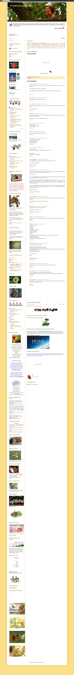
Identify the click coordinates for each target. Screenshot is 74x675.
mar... (31, 123)
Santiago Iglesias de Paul (15, 115)
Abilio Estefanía (32, 279)
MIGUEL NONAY (32, 243)
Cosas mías (38, 43)
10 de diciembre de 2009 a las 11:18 (42, 97)
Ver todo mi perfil (35, 376)
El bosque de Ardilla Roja (32, 384)
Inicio (47, 304)
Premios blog (50, 45)
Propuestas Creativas (58, 43)
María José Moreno (33, 270)
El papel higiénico (13, 113)
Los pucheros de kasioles (15, 124)
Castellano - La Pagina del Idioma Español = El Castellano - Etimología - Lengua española (16, 265)
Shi (10, 317)
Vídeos (54, 44)
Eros (35, 45)
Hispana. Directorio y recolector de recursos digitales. (16, 270)
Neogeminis (12, 107)
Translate (17, 35)
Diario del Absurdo (13, 166)
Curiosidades (29, 45)
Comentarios (12, 40)
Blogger (43, 662)
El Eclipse (11, 116)
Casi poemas (60, 44)
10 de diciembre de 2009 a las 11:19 (42, 104)
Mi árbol (22, 20)
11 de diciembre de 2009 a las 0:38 (42, 243)
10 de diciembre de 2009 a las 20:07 (42, 169)
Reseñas (44, 46)
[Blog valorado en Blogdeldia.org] (12, 93)
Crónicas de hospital (42, 45)
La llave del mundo (13, 262)
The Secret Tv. (61, 353)
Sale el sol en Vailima (13, 167)
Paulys (31, 216)
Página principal (11, 20)
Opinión (48, 44)
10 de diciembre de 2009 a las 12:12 (38, 131)
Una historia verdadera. (59, 45)
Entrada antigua (62, 304)
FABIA (31, 131)
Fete (30, 147)
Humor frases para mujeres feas (15, 322)
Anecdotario (35, 46)
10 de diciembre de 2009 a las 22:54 (38, 216)
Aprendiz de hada (13, 313)
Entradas (12, 38)
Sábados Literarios (41, 44)
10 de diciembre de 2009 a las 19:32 (41, 159)
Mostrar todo (22, 128)
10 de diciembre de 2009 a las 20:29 (41, 196)
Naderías (40, 46)
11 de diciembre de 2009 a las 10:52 (42, 279)
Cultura (11, 260)
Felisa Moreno (32, 263)
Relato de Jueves (30, 44)
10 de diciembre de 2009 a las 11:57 (38, 123)
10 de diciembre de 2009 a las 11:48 (39, 113)
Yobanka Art (12, 324)
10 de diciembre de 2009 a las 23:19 (39, 224)
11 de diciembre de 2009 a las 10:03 (43, 270)
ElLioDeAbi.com (13, 156)
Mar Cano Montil (33, 97)
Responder (31, 94)
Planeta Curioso (13, 259)
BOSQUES (18, 20)
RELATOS (29, 43)
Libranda (12, 257)
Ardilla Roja (32, 159)
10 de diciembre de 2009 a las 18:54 (38, 147)
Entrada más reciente (31, 304)
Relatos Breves (48, 43)
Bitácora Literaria (13, 112)
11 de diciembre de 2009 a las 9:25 (41, 263)
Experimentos (29, 46)
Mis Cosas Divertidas (14, 321)
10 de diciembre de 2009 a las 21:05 (42, 206)
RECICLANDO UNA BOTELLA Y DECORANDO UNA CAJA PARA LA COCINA (15, 326)
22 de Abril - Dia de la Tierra (31, 20)
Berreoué (11, 318)
